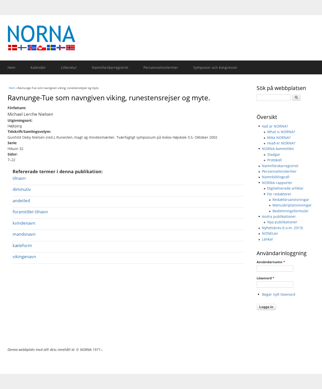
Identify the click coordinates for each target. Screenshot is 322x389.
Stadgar (273, 154)
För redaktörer (279, 194)
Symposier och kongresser (215, 67)
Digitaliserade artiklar (285, 188)
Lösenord (265, 278)
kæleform (22, 245)
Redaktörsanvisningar (290, 199)
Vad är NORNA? (275, 126)
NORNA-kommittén (278, 148)
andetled (21, 200)
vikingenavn (24, 256)
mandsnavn (24, 234)
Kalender (38, 67)
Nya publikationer (282, 222)
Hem (11, 67)
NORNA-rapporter (277, 182)
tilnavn (19, 178)
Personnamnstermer (160, 67)
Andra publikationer (279, 216)
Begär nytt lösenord (278, 294)
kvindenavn (24, 223)
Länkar (267, 239)
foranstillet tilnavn (30, 212)
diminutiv (22, 189)
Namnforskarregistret (110, 67)
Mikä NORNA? (279, 137)
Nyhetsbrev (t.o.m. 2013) (282, 227)
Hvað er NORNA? (281, 143)
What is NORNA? (281, 131)
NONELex (270, 233)
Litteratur (69, 67)
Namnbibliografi (275, 176)
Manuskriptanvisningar (292, 205)
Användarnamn (271, 262)
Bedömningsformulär (290, 210)
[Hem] (163, 37)
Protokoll (274, 160)
